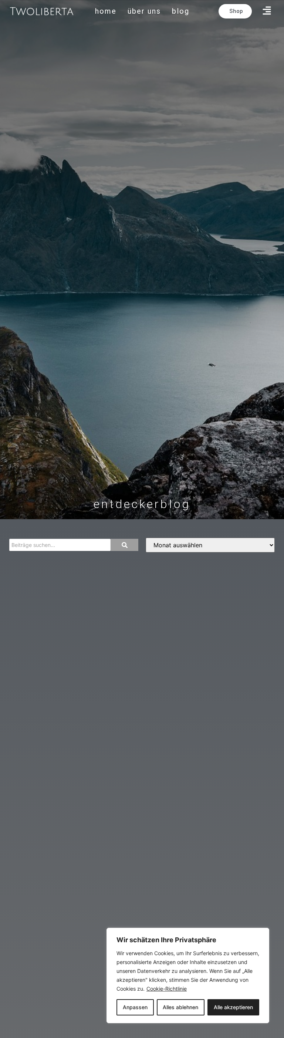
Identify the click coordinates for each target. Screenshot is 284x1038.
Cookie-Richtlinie (166, 988)
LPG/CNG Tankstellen (52, 568)
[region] (187, 975)
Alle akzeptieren (233, 1007)
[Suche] (124, 545)
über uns (144, 11)
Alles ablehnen (180, 1007)
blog (180, 11)
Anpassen (135, 1007)
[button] (267, 11)
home (105, 11)
